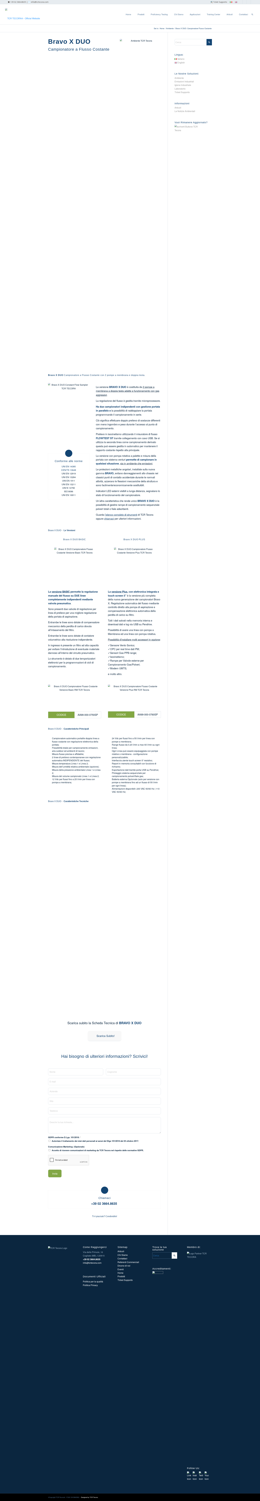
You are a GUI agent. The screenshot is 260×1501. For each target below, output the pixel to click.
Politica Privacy (90, 1285)
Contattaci (122, 1258)
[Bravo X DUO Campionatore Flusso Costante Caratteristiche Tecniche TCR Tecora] (104, 911)
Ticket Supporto (182, 92)
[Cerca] (252, 14)
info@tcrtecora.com (39, 2)
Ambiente (179, 78)
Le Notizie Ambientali (185, 111)
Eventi (121, 1269)
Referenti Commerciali (128, 1262)
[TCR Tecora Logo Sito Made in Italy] (22, 14)
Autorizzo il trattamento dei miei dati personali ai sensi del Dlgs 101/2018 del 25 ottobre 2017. (95, 1140)
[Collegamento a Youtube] (253, 2)
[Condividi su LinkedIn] (111, 1224)
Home (120, 1272)
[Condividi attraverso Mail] (124, 1224)
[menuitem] (219, 2)
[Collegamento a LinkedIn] (241, 2)
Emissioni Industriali (184, 81)
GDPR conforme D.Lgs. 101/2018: (64, 1137)
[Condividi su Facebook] (84, 1224)
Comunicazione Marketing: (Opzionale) (66, 1146)
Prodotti (121, 1276)
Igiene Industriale (183, 85)
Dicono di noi (124, 1265)
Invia (54, 1173)
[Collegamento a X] (249, 2)
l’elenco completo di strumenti (121, 514)
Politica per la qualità (93, 1281)
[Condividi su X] (98, 1224)
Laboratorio (180, 88)
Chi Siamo (123, 1254)
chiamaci (109, 518)
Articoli (178, 107)
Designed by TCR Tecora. (89, 1497)
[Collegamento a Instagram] (245, 2)
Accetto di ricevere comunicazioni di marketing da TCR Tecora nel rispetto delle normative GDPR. (98, 1150)
